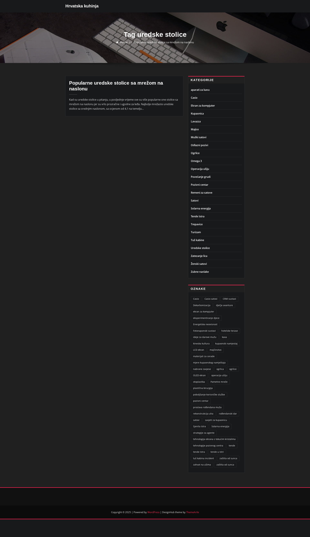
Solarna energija (201, 208)
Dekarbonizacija (201, 305)
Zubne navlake (200, 272)
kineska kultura (201, 343)
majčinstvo (215, 349)
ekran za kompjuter (203, 311)
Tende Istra (197, 216)
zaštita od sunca (228, 458)
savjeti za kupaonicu (216, 420)
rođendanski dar (228, 413)
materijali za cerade (204, 356)
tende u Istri (217, 451)
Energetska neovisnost (205, 324)
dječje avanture (224, 305)
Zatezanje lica (199, 256)
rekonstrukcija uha (203, 413)
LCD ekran (198, 349)
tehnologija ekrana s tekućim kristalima (214, 439)
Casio (194, 97)
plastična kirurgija (203, 388)
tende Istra (199, 451)
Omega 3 (196, 161)
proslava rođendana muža (207, 407)
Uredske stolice (200, 248)
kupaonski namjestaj (226, 343)
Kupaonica (197, 113)
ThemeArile (192, 512)
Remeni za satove (201, 192)
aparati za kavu (200, 90)
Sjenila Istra (199, 426)
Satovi (194, 200)
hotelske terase (229, 330)
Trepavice (197, 224)
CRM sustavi (229, 298)
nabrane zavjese (202, 369)
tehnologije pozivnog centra (208, 445)
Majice (195, 129)
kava (224, 337)
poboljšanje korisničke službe (209, 394)
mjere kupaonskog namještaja (209, 362)
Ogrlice (195, 153)
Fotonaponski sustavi (204, 330)
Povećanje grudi (201, 177)
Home (124, 42)
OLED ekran (199, 375)
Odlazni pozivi (199, 145)
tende (232, 445)
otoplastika (199, 381)
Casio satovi (211, 298)
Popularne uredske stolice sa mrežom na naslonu (164, 42)
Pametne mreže (219, 381)
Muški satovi (198, 137)
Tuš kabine (197, 240)
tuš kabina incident (203, 458)
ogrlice (233, 369)
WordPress (153, 512)
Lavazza (196, 121)
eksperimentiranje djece (206, 318)
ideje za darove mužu (204, 337)
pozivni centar (200, 400)
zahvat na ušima (202, 464)
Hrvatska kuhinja (81, 6)
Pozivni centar (199, 184)
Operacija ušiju (200, 169)
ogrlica (220, 369)
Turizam (196, 232)
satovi (196, 420)
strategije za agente (203, 432)
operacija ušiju (219, 375)
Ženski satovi (199, 264)
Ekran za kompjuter (203, 105)
